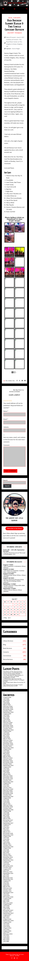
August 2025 (7, 714)
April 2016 (6, 842)
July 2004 (6, 925)
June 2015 (6, 851)
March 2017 (6, 832)
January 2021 (7, 787)
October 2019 (7, 795)
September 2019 (8, 796)
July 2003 (6, 929)
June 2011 (6, 883)
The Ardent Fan (10, 380)
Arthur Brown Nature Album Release (13, 590)
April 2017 (6, 830)
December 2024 (8, 725)
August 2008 (7, 904)
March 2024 (7, 739)
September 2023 (8, 747)
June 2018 (6, 814)
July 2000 (6, 938)
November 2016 (8, 833)
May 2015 (6, 852)
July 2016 (6, 838)
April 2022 (6, 773)
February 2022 (7, 776)
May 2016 (6, 841)
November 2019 (8, 793)
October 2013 (7, 867)
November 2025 (8, 709)
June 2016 (6, 839)
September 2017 (8, 823)
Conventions (7, 655)
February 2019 (7, 805)
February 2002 (7, 934)
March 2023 (7, 756)
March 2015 (6, 854)
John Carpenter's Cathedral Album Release (15, 567)
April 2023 (6, 755)
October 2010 (7, 891)
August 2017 (7, 824)
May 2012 (6, 876)
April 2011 (6, 885)
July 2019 (6, 799)
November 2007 (8, 910)
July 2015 (6, 849)
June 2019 (6, 801)
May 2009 (6, 901)
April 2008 (6, 909)
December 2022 (8, 761)
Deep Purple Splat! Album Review (12, 682)
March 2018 (6, 818)
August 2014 (7, 861)
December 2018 (8, 807)
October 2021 (7, 780)
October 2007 (7, 912)
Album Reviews (8, 641)
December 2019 (8, 792)
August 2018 (7, 811)
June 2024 (6, 734)
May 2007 (6, 917)
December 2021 (8, 777)
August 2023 (7, 749)
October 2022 (7, 764)
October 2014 (7, 858)
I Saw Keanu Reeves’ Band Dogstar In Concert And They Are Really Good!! (13, 676)
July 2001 (6, 935)
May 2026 (6, 702)
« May (5, 618)
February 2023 (7, 758)
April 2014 (6, 864)
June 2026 (6, 700)
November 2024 (8, 727)
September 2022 (8, 765)
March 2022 (7, 774)
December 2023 (8, 743)
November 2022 (8, 762)
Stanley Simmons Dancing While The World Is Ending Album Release (14, 581)
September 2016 (8, 835)
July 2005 (6, 923)
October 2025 (7, 711)
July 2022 (6, 768)
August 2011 (7, 881)
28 (11, 614)
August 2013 (7, 869)
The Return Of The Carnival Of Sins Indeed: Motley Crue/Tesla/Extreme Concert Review (12, 673)
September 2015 (8, 847)
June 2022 (6, 770)
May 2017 (6, 829)
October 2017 (7, 821)
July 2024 (6, 733)
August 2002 (7, 931)
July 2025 (6, 715)
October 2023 (7, 746)
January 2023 (7, 759)
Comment (6, 445)
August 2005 (7, 922)
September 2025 (8, 712)
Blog (10, 17)
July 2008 (6, 906)
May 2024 (6, 736)
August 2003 (7, 928)
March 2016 (6, 844)
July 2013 (6, 870)
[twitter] (14, 958)
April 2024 (6, 737)
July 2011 (6, 882)
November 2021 (8, 779)
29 (14, 614)
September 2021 (8, 781)
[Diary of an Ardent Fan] (14, 3)
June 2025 (6, 716)
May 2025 (6, 718)
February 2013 (7, 872)
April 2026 (6, 703)
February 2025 (7, 722)
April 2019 (6, 802)
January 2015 (7, 855)
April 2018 (6, 817)
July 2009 (6, 900)
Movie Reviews (8, 659)
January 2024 (7, 742)
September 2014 (8, 860)
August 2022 (7, 767)
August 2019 (7, 798)
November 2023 (8, 745)
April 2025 (6, 719)
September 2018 (8, 810)
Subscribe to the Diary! (14, 528)
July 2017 (6, 826)
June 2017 (6, 827)
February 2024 (7, 740)
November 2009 (8, 897)
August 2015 (7, 848)
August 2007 (7, 915)
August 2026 (7, 697)
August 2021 (7, 783)
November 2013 (8, 866)
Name (5, 411)
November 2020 (8, 789)
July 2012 (6, 875)
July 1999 (6, 941)
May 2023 (6, 753)
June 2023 (6, 752)
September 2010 (8, 892)
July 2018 (6, 813)
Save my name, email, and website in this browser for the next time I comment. (14, 440)
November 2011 (8, 878)
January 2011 (7, 889)
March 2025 (7, 721)
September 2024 (8, 730)
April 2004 (6, 926)
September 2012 (8, 873)
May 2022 (6, 771)
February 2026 (7, 706)
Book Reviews (7, 648)
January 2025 (7, 724)
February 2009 (7, 903)
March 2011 (6, 886)
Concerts (17, 17)
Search (5, 480)
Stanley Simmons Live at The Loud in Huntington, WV (14, 553)
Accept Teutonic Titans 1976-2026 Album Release (14, 586)
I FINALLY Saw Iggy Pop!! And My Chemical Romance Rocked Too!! (12, 679)
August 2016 (7, 836)
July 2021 (6, 784)
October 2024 (7, 728)
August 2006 (7, 919)
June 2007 (6, 916)
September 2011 (8, 879)
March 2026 (7, 705)
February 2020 (7, 790)
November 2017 (8, 820)
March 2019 (6, 804)
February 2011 (7, 888)
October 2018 (7, 808)
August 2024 (7, 731)
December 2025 (8, 708)
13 (8, 609)
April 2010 (6, 895)
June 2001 (6, 937)
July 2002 (6, 932)
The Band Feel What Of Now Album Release (15, 575)
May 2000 (6, 940)
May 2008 (6, 907)
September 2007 (8, 913)
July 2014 (6, 863)
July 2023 (6, 750)
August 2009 (7, 898)
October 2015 (7, 845)
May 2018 (6, 815)
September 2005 (8, 920)
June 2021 (6, 786)
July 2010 (6, 894)
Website (6, 427)
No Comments (18, 33)
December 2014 (8, 857)
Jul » (9, 618)
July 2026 (6, 699)
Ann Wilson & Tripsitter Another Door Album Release (14, 571)
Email (5, 419)
